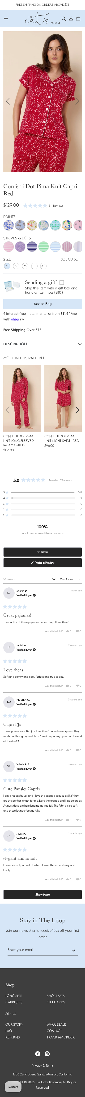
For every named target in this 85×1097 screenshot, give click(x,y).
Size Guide (69, 259)
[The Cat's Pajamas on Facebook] (37, 1053)
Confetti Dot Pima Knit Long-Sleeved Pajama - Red (18, 440)
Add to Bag (43, 304)
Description (15, 344)
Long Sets (13, 996)
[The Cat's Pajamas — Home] (42, 18)
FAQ (8, 1031)
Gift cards (56, 1002)
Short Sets (56, 996)
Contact (54, 1031)
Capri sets (13, 1002)
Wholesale (56, 1024)
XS (7, 266)
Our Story (14, 1024)
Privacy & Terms (43, 1065)
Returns (12, 1037)
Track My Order (61, 1037)
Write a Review (50, 564)
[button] (64, 18)
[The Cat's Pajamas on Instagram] (47, 1053)
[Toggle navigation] (6, 18)
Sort (54, 579)
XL (43, 266)
